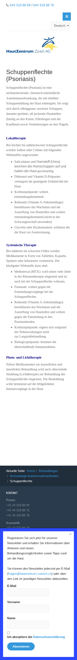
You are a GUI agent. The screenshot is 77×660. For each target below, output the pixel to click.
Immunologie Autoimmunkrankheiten (34, 476)
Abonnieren (21, 646)
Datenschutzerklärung (49, 637)
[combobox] (27, 26)
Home (31, 471)
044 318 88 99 (20, 5)
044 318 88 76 (43, 5)
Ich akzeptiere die (36, 637)
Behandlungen (48, 471)
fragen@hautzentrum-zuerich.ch (30, 573)
